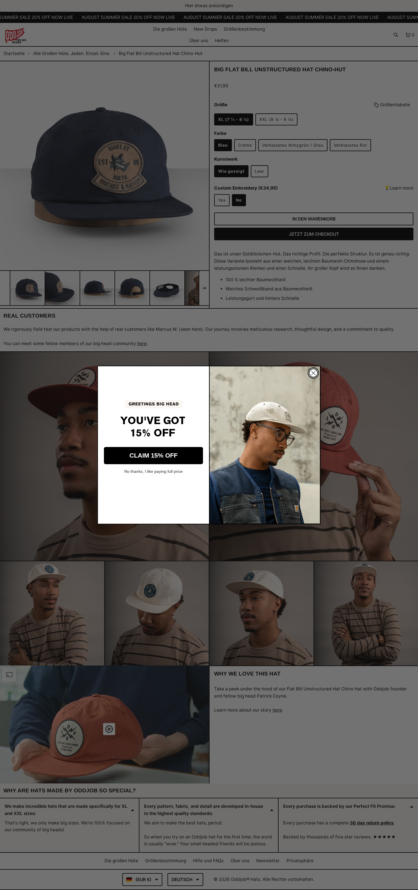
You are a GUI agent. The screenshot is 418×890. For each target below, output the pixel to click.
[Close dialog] (313, 373)
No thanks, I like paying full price (153, 471)
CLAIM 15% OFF (153, 455)
